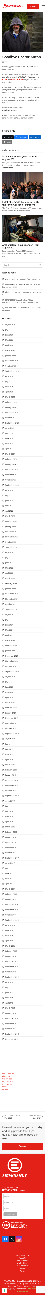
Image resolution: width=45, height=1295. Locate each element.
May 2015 (9, 997)
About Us (6, 1076)
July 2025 (8, 381)
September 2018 (12, 796)
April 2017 (9, 884)
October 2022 (10, 542)
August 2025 (10, 376)
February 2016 (11, 951)
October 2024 (10, 418)
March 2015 (10, 1008)
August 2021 (10, 614)
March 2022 (10, 578)
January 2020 (10, 713)
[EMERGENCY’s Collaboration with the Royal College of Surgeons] (22, 185)
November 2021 (11, 599)
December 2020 (11, 656)
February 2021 (11, 645)
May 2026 (9, 340)
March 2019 (10, 764)
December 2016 (11, 904)
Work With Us (7, 1081)
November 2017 (11, 847)
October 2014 (10, 1029)
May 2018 (9, 816)
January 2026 (10, 355)
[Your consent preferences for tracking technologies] (4, 1290)
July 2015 (8, 987)
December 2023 (11, 469)
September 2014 (12, 1034)
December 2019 (11, 718)
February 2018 (11, 832)
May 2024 (9, 443)
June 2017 (9, 873)
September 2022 (12, 547)
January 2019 (10, 775)
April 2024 (9, 449)
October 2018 (10, 790)
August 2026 (10, 324)
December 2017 (11, 842)
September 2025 (12, 371)
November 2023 (11, 474)
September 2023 (12, 485)
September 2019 (12, 733)
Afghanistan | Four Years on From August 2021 (20, 246)
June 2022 (9, 562)
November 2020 (11, 661)
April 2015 (9, 1003)
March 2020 (10, 702)
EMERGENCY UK (9, 1073)
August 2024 (10, 428)
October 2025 (10, 366)
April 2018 (9, 821)
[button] (43, 6)
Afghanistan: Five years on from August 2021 (19, 158)
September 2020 (12, 671)
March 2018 (10, 827)
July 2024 (8, 433)
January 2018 (10, 837)
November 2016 (11, 909)
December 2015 (11, 961)
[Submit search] (40, 265)
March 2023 (10, 516)
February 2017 (11, 894)
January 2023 (10, 526)
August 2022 (10, 552)
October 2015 (10, 972)
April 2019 (9, 759)
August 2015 (10, 982)
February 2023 (11, 521)
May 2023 (9, 506)
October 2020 (10, 666)
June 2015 (9, 992)
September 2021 (12, 609)
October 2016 (10, 915)
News (4, 1086)
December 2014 (11, 1018)
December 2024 (11, 412)
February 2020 (11, 707)
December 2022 (11, 531)
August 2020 (10, 676)
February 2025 (11, 402)
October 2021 (10, 604)
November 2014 (11, 1023)
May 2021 (9, 630)
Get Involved (7, 1084)
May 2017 (9, 878)
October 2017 (10, 852)
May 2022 (9, 568)
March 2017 (10, 889)
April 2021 (9, 635)
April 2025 (9, 392)
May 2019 (9, 754)
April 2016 (9, 941)
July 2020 (8, 682)
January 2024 (10, 464)
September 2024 (12, 423)
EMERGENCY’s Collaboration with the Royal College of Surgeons (20, 203)
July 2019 (8, 744)
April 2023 (9, 511)
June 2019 (9, 749)
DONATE (33, 6)
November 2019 (11, 723)
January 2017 (10, 899)
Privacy (5, 1089)
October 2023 (10, 480)
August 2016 (10, 925)
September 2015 (12, 977)
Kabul (4, 79)
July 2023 (8, 495)
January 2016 (10, 956)
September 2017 (12, 858)
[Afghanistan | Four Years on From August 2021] (22, 228)
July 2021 (8, 619)
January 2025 (10, 407)
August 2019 (10, 739)
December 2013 (11, 1039)
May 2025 (9, 386)
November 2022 (11, 537)
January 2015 (10, 1013)
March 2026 (10, 350)
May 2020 (9, 692)
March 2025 (10, 397)
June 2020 (9, 687)
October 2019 (10, 728)
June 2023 (9, 500)
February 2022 (11, 583)
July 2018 (8, 806)
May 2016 (9, 935)
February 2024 (11, 459)
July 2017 (8, 868)
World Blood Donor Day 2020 (11, 1116)
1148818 (33, 1286)
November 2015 (11, 966)
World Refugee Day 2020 (33, 1116)
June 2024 (9, 438)
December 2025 (11, 361)
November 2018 (11, 785)
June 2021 (9, 625)
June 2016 (9, 930)
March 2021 (10, 640)
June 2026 (9, 335)
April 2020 (9, 697)
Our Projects (7, 1079)
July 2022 (8, 557)
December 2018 (11, 780)
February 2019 (11, 770)
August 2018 (10, 801)
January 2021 (10, 651)
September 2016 (12, 920)
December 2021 (11, 594)
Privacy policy (9, 1288)
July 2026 (8, 329)
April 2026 (9, 345)
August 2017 (10, 863)
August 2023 (10, 490)
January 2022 (10, 588)
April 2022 (9, 573)
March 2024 (10, 454)
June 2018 (9, 811)
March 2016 (10, 946)
